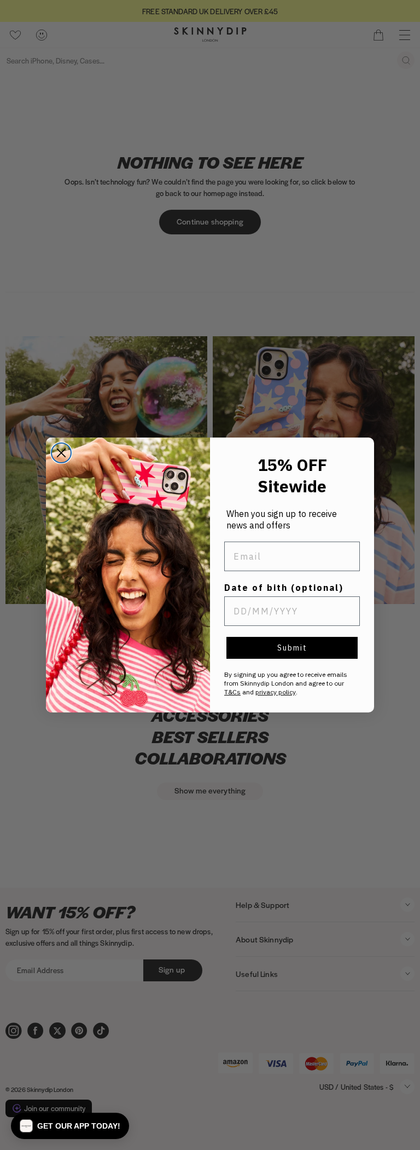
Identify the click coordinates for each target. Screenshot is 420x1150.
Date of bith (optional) (283, 587)
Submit (292, 648)
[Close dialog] (61, 453)
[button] (70, 1126)
